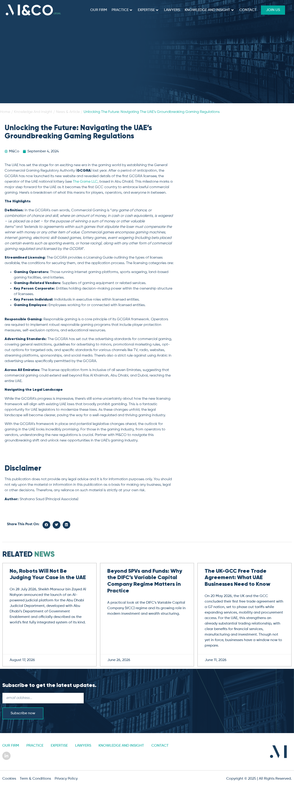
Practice (120, 10)
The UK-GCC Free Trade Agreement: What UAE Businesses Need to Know (237, 577)
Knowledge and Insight (207, 10)
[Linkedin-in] (6, 756)
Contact (248, 10)
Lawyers (172, 10)
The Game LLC (85, 182)
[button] (46, 525)
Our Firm (98, 10)
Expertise (146, 10)
